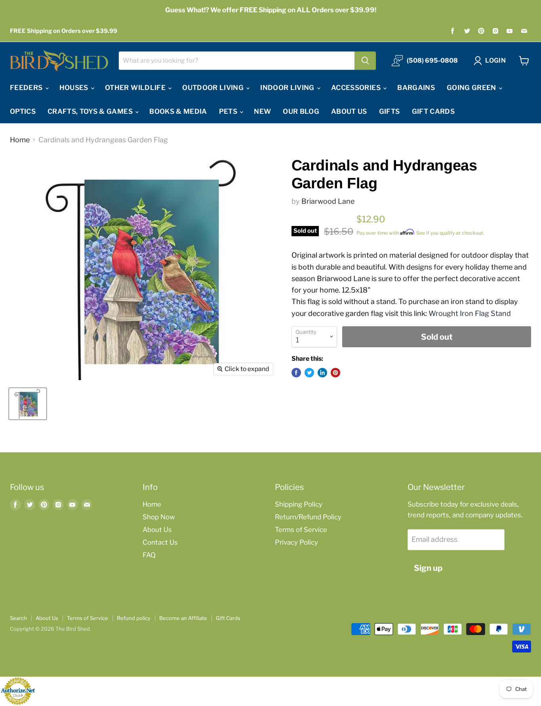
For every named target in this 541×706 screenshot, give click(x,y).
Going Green (472, 88)
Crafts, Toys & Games (91, 111)
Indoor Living (288, 88)
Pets (229, 111)
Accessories (356, 88)
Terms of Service (301, 530)
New (262, 111)
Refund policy (133, 618)
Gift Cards (433, 111)
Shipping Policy (298, 504)
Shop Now (159, 517)
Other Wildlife (136, 88)
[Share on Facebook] (296, 372)
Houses (74, 88)
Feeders (27, 88)
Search (18, 618)
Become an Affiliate (183, 618)
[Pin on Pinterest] (335, 372)
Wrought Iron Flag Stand (470, 313)
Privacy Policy (296, 542)
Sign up (428, 568)
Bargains (416, 88)
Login (495, 60)
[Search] (365, 61)
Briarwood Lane (327, 201)
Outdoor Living (213, 88)
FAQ (149, 555)
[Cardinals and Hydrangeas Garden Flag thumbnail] (27, 403)
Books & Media (178, 111)
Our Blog (301, 111)
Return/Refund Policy (308, 517)
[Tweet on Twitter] (309, 372)
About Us (349, 111)
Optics (23, 111)
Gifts (389, 111)
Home (20, 140)
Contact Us (160, 542)
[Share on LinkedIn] (322, 372)
